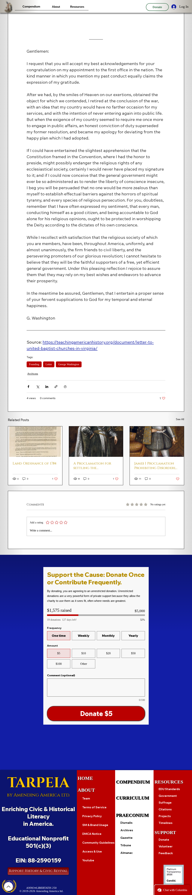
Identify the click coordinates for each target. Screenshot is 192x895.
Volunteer (165, 846)
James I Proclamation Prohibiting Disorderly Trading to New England (156, 465)
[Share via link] (56, 386)
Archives (32, 373)
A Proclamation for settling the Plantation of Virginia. (95, 465)
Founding (34, 364)
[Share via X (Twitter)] (37, 386)
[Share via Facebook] (28, 386)
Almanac (126, 853)
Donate (164, 839)
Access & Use (92, 851)
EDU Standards (169, 789)
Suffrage (165, 802)
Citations (165, 809)
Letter (49, 364)
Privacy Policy (92, 816)
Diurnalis (126, 822)
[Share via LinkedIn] (47, 386)
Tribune (125, 845)
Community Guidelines (98, 842)
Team (86, 798)
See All (180, 419)
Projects (165, 816)
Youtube (88, 860)
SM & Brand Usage (95, 825)
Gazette (126, 838)
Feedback (166, 853)
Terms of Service (94, 807)
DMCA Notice (91, 834)
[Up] (8, 886)
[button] (31, 6)
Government (168, 796)
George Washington (68, 364)
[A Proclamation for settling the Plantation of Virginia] (96, 441)
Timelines (165, 823)
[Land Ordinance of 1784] (35, 441)
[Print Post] (65, 386)
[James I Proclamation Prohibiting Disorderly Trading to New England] (157, 441)
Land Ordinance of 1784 (34, 463)
